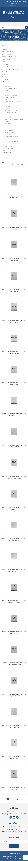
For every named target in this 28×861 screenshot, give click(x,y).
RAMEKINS (8, 123)
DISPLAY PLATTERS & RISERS (13, 101)
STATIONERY (6, 79)
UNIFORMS (5, 158)
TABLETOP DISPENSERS (11, 137)
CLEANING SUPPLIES (8, 52)
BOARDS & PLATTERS (11, 88)
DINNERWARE (6, 59)
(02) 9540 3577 (16, 829)
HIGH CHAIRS (8, 106)
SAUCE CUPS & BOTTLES (12, 125)
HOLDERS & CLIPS (10, 108)
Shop (11, 32)
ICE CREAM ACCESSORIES (12, 110)
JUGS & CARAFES (7, 146)
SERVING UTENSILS (10, 132)
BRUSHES (7, 90)
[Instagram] (14, 817)
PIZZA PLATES (9, 117)
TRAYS (7, 139)
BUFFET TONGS (9, 97)
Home (6, 32)
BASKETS (7, 86)
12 (17, 799)
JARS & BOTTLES (8, 144)
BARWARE (5, 49)
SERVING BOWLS (9, 130)
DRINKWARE (5, 62)
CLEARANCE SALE (7, 54)
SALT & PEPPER (7, 150)
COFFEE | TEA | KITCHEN (9, 57)
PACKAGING (5, 74)
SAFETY (4, 77)
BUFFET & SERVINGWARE (10, 34)
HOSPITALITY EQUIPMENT (10, 69)
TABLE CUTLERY (7, 153)
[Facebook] (10, 817)
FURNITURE (5, 64)
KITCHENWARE (6, 72)
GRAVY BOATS (9, 104)
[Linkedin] (17, 817)
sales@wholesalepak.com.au (16, 827)
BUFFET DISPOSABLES (11, 95)
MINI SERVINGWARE (10, 113)
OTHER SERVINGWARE (11, 115)
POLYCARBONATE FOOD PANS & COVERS (14, 120)
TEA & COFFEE (7, 155)
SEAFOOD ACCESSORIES (11, 128)
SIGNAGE (7, 134)
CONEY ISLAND (9, 99)
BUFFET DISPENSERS (10, 93)
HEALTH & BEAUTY (7, 67)
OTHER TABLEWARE (8, 148)
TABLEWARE (18, 32)
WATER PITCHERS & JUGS (12, 141)
